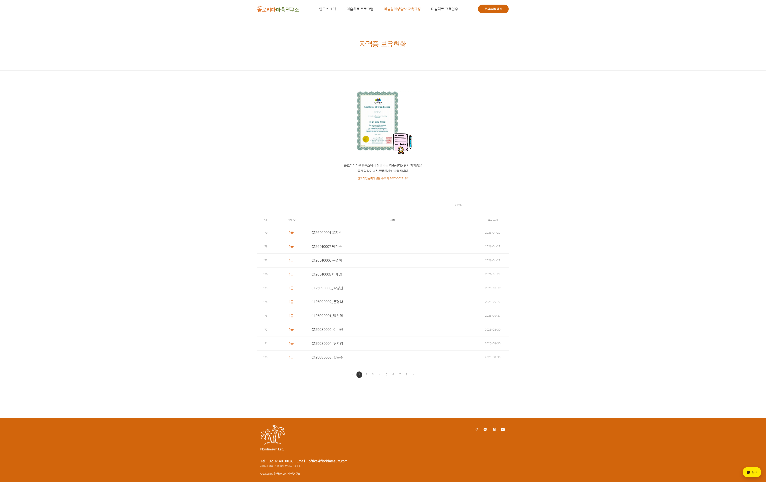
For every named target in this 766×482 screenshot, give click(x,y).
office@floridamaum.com (328, 461)
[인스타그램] (476, 430)
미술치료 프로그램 (359, 9)
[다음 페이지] (413, 374)
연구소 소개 (327, 9)
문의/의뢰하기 (493, 8)
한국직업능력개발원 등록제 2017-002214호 (383, 178)
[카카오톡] (485, 430)
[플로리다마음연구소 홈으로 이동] (278, 9)
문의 (754, 472)
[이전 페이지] (352, 374)
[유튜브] (503, 430)
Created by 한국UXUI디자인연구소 (280, 473)
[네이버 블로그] (494, 430)
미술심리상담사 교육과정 (402, 9)
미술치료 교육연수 (444, 9)
